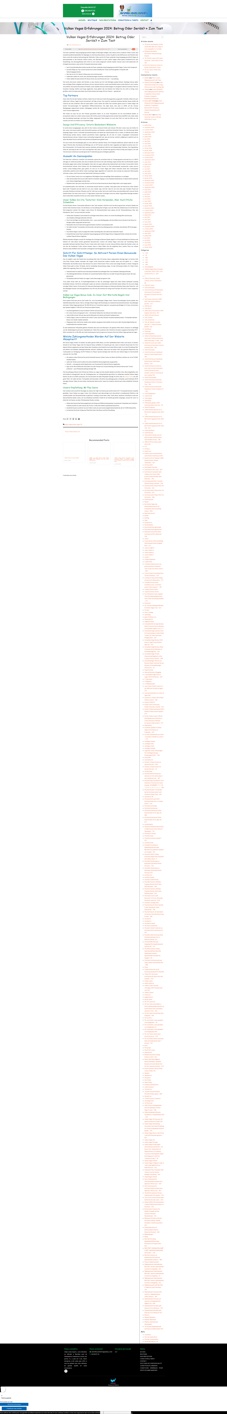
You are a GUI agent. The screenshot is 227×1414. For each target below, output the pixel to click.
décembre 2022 (149, 180)
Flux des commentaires (151, 1339)
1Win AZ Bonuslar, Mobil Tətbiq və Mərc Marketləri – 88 (153, 280)
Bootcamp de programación (153, 529)
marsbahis (147, 757)
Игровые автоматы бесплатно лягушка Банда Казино (152, 53)
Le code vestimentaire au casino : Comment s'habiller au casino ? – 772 (154, 737)
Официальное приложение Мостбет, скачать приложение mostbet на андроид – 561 (154, 1280)
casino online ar (149, 552)
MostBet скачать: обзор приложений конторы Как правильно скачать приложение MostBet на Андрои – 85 (152, 953)
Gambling (147, 614)
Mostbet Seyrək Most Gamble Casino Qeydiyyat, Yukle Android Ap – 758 (153, 907)
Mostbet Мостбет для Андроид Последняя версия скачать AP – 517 (153, 944)
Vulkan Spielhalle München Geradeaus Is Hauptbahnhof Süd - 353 (95, 49)
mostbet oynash (149, 877)
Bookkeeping (148, 525)
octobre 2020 (148, 229)
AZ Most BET (148, 465)
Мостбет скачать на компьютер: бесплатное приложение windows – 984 (153, 1257)
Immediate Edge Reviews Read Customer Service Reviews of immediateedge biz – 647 (153, 649)
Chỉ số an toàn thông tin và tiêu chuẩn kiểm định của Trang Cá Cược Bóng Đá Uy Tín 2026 (153, 46)
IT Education (148, 679)
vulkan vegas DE (77, 424)
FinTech (146, 610)
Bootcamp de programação (152, 527)
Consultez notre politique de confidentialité (117, 1412)
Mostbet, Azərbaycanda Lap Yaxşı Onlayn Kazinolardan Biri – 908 (153, 962)
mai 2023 (147, 169)
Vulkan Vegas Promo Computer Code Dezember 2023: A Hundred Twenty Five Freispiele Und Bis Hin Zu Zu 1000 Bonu (124, 459)
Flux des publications (150, 1337)
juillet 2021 (147, 215)
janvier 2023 (148, 178)
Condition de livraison (148, 1365)
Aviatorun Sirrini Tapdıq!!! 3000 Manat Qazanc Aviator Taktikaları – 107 (154, 460)
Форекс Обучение (150, 1319)
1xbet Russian (148, 432)
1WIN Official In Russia (151, 315)
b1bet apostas (148, 499)
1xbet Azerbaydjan (150, 377)
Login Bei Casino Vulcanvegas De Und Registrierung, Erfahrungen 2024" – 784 (153, 753)
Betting (146, 518)
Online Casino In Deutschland (71, 458)
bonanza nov (148, 522)
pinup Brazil (148, 1052)
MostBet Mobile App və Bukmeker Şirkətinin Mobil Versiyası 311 (152, 870)
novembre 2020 (149, 226)
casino (146, 538)
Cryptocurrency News (151, 589)
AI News (147, 449)
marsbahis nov (148, 760)
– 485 (146, 257)
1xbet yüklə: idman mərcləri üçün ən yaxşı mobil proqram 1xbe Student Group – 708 (153, 437)
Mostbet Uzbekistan (150, 925)
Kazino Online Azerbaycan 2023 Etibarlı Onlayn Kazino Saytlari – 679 (154, 711)
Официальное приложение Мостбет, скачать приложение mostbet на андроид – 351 (154, 1266)
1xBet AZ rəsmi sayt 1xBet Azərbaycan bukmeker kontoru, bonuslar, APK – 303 (154, 345)
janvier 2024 (148, 150)
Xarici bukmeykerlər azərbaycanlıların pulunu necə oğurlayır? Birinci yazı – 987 (153, 1188)
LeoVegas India (149, 743)
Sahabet (146, 1073)
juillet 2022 (147, 192)
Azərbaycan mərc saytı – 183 (153, 469)
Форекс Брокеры (149, 1317)
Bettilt (146, 515)
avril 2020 (147, 242)
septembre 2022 (149, 187)
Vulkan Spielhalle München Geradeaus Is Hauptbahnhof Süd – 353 (154, 1114)
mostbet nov (148, 875)
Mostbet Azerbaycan (151, 808)
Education (147, 603)
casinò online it (148, 555)
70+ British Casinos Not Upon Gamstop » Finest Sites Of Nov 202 (153, 60)
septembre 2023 (149, 159)
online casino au (149, 983)
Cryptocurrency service (151, 591)
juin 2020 (147, 238)
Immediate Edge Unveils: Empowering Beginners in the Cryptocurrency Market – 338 (153, 656)
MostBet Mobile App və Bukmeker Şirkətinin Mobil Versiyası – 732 (152, 863)
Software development (151, 1084)
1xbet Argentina (149, 333)
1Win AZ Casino (149, 285)
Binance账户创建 (149, 101)
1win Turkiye (148, 317)
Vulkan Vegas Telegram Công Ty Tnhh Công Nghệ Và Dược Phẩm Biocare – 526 (154, 1165)
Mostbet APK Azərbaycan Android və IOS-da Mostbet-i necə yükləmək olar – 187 (153, 776)
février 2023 (148, 176)
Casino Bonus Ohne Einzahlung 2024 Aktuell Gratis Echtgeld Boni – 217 (153, 543)
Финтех (146, 1315)
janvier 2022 (148, 206)
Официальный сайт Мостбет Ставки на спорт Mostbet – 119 (153, 1287)
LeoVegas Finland (149, 741)
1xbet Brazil (148, 396)
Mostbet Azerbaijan (150, 806)
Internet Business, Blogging (152, 672)
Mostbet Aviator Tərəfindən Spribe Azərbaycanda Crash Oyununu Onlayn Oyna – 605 (153, 792)
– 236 (146, 253)
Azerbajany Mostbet (150, 467)
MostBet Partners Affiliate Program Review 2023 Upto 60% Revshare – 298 (152, 884)
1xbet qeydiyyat (149, 430)
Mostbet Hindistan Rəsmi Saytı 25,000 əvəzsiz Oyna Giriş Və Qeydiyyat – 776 (154, 829)
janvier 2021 (148, 224)
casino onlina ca (149, 550)
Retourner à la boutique (14, 1404)
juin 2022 (147, 194)
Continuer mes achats (14, 1408)
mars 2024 (147, 146)
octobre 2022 (148, 185)
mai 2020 (147, 240)
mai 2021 (147, 217)
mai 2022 (147, 196)
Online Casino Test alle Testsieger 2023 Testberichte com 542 (153, 988)
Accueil (82, 20)
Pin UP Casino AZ (149, 1001)
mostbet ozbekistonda (151, 879)
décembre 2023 (149, 153)
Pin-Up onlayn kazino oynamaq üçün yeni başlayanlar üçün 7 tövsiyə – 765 (153, 1041)
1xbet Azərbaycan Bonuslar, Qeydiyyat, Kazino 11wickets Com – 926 (153, 382)
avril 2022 (147, 199)
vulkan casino (129, 376)
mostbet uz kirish (149, 923)
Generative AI (148, 619)
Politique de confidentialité (151, 1363)
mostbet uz (147, 921)
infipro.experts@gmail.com (102, 1352)
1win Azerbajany (149, 287)
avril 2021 (147, 219)
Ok (102, 1412)
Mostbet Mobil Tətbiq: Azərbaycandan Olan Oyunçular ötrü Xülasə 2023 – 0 (154, 856)
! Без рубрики (148, 267)
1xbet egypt (148, 398)
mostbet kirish (148, 842)
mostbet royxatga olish (151, 902)
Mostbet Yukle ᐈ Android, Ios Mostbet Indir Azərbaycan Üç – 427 (154, 930)
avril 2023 (147, 171)
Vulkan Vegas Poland (150, 1160)
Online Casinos (148, 992)
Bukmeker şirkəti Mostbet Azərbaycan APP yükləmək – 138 (153, 534)
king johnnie (148, 725)
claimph (146, 89)
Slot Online (147, 1080)
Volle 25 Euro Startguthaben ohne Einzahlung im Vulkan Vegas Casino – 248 (153, 1107)
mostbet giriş (148, 824)
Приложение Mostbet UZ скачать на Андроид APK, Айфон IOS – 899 (152, 1301)
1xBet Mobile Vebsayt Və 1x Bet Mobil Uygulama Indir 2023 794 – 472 (154, 426)
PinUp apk (147, 1048)
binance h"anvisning (150, 82)
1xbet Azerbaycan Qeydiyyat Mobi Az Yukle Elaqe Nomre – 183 (153, 354)
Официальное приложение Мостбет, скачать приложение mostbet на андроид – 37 (154, 1273)
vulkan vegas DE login (151, 1142)
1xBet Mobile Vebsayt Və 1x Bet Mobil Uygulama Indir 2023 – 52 (154, 412)
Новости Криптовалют (151, 1262)
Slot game (147, 1077)
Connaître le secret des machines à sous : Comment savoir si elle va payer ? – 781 (153, 584)
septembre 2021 (149, 212)
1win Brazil (147, 308)
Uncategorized (149, 1101)
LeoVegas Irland (149, 746)
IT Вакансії (148, 681)
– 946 (146, 264)
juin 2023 (147, 166)
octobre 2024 (148, 130)
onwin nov (147, 995)
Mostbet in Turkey (150, 833)
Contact (144, 20)
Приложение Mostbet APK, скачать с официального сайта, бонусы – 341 (153, 1294)
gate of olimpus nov (150, 617)
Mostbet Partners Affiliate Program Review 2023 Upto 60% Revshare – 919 (152, 891)
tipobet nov (148, 1096)
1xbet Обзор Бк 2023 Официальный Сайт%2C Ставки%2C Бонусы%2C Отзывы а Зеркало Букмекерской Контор (154, 93)
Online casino (148, 981)
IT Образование (149, 684)
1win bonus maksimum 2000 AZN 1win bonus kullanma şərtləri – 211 (153, 301)
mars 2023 (147, 173)
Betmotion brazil (149, 513)
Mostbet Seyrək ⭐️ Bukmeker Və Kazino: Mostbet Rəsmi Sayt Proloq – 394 (154, 914)
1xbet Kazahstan (149, 407)
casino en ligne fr (149, 548)
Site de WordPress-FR (151, 1341)
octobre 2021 (148, 210)
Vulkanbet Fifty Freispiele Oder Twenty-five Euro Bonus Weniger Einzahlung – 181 (154, 1172)
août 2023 (147, 162)
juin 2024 (147, 139)
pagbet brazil (148, 997)
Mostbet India (148, 836)
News (146, 967)
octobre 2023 (148, 157)
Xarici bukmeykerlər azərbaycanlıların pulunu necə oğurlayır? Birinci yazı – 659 (153, 1181)
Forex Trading (148, 612)
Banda (146, 502)
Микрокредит (148, 1234)
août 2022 (147, 189)
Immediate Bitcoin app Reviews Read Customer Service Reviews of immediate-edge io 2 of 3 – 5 (154, 626)
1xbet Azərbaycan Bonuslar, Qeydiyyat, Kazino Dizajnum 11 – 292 (154, 389)
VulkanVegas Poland (150, 1177)
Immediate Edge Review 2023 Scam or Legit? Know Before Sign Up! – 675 (153, 642)
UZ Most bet (148, 1103)
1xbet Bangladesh (149, 393)
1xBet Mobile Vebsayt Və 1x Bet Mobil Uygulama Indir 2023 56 (154, 419)
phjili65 (146, 78)
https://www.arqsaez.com (74, 44)
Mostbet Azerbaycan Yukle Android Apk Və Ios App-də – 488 (153, 813)
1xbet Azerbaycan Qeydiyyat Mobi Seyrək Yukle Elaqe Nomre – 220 (153, 361)
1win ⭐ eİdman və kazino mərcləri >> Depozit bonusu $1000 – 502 (152, 324)
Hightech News (149, 621)
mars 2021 (147, 222)
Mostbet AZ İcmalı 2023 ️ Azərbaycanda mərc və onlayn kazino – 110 (153, 801)
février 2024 (148, 148)
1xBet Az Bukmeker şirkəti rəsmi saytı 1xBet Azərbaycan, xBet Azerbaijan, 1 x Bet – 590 (153, 338)
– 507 (146, 260)
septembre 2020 (149, 231)
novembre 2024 (149, 127)
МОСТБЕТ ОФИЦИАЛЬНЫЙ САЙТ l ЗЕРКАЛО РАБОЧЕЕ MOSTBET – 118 (153, 1250)
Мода (146, 1236)
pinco (146, 1045)
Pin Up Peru (148, 1018)
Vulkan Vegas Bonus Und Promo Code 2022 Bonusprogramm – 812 (154, 1135)
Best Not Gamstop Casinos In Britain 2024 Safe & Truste (152, 117)
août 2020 (147, 233)
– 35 (145, 255)
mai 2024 (147, 141)
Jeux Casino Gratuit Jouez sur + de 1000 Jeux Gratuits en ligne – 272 (154, 688)
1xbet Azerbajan (149, 350)
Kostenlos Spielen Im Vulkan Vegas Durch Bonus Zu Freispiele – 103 (152, 730)
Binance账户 (148, 114)
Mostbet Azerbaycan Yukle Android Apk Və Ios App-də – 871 (153, 819)
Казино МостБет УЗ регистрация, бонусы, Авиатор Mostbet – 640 (151, 1230)
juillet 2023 (147, 164)
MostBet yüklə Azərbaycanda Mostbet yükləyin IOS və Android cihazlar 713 (153, 937)
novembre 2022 (149, 182)
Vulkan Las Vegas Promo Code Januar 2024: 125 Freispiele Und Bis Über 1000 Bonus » (99, 459)
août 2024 (147, 134)
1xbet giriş (147, 400)
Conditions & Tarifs (128, 20)
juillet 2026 (147, 125)
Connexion (147, 1334)
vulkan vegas (68, 424)
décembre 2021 (149, 208)
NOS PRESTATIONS (107, 20)
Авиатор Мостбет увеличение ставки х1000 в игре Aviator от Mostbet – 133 (154, 1204)
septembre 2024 (149, 132)
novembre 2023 (149, 155)
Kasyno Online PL (149, 702)
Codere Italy (148, 561)
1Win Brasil (148, 306)
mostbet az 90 (148, 796)
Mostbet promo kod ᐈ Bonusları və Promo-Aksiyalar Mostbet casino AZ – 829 (153, 898)
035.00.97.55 (90, 10)
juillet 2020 (147, 235)
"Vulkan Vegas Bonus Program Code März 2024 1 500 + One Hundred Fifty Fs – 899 (153, 271)
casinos (146, 557)
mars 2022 (147, 201)
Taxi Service (148, 1089)
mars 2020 (147, 245)
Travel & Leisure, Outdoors (152, 1098)
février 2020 (148, 247)
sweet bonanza (149, 1087)
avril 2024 (147, 143)
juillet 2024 (147, 136)
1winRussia (147, 329)
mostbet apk (148, 771)
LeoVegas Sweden (149, 748)
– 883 (146, 262)
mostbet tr (147, 919)
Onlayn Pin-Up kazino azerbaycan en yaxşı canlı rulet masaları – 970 (153, 976)
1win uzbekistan (149, 320)
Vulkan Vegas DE (149, 1140)
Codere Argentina (149, 559)
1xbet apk (147, 331)
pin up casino (148, 999)
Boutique (92, 20)
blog (145, 520)
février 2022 (148, 203)
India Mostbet (148, 670)
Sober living (148, 1082)
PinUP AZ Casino (149, 1050)
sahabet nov (148, 1075)
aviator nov (147, 451)
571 (145, 446)
